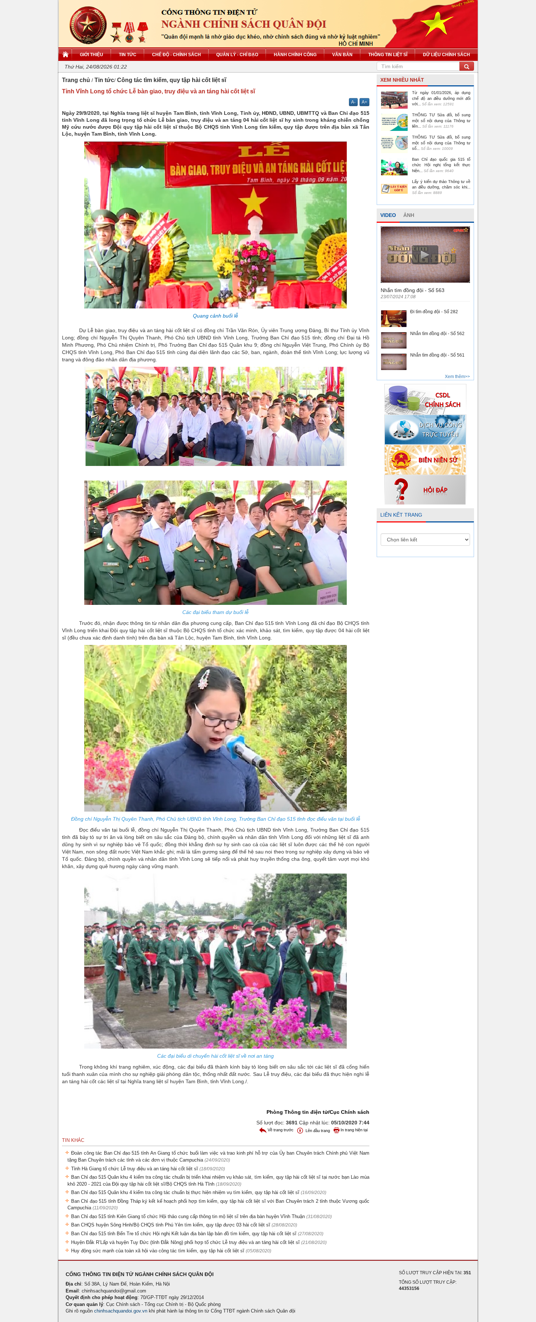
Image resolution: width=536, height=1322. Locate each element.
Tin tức (127, 54)
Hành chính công (295, 54)
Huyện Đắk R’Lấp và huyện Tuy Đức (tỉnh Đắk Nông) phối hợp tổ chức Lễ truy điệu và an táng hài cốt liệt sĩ (199, 1242)
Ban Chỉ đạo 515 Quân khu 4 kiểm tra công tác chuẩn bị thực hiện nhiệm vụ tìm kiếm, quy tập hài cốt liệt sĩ (198, 1192)
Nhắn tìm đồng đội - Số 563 (412, 290)
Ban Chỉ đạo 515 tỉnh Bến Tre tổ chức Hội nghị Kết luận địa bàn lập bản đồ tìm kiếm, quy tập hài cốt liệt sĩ (197, 1233)
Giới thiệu (91, 54)
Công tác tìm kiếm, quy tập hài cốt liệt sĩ (171, 80)
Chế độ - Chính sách (176, 54)
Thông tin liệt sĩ (387, 54)
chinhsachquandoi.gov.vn (120, 1311)
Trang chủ (76, 80)
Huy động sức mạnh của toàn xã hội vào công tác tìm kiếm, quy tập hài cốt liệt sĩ (171, 1250)
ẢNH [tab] (408, 215)
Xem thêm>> (457, 376)
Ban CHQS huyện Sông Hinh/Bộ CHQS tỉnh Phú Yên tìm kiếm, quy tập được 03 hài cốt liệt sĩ (184, 1225)
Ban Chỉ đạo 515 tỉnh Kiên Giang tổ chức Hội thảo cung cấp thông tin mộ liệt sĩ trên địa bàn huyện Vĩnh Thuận (201, 1216)
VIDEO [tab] (388, 215)
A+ (364, 102)
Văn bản (342, 54)
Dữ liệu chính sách (446, 54)
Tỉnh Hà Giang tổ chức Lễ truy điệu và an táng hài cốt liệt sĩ (148, 1168)
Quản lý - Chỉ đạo (237, 54)
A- (353, 102)
